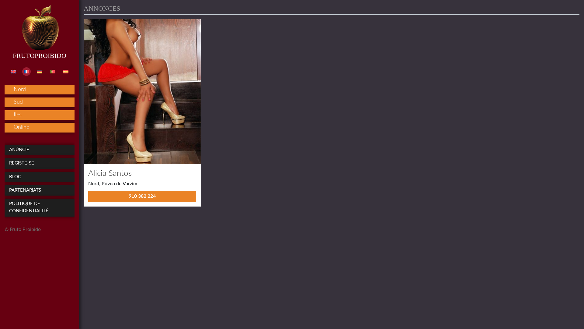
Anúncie (19, 149)
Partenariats (25, 190)
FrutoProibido (39, 55)
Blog (15, 177)
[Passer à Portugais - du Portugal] (52, 71)
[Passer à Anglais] (13, 71)
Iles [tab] (18, 115)
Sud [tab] (18, 102)
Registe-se (21, 163)
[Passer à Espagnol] (65, 71)
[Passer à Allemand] (39, 71)
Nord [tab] (20, 89)
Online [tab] (21, 127)
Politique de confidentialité (28, 207)
